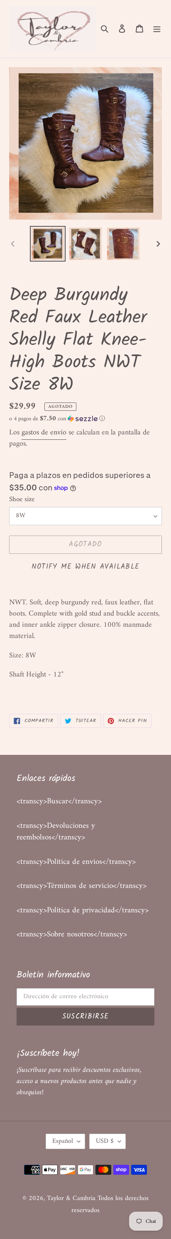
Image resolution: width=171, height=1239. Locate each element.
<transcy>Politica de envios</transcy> (76, 862)
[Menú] (157, 29)
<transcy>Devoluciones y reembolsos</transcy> (56, 832)
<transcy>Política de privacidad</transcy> (83, 910)
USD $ (105, 1141)
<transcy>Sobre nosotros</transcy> (72, 934)
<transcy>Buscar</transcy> (59, 801)
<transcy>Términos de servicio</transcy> (82, 886)
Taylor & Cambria (72, 1198)
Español (62, 1141)
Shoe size (21, 500)
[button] (57, 419)
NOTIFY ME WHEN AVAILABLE (86, 566)
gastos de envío (44, 432)
